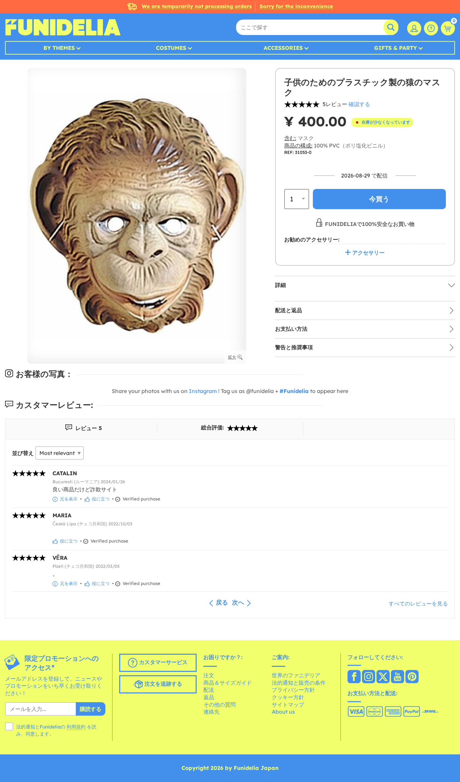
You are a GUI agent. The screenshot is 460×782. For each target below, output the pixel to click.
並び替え (23, 453)
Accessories (283, 48)
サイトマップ (288, 704)
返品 (208, 697)
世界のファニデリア (296, 675)
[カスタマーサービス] (431, 28)
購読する (90, 709)
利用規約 (76, 727)
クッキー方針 (288, 697)
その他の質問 (219, 704)
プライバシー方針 (293, 689)
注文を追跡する (162, 683)
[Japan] (354, 677)
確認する (359, 104)
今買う (379, 198)
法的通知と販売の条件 (299, 682)
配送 (208, 689)
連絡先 (211, 711)
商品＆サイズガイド (227, 682)
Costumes (171, 48)
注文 (208, 675)
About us (283, 711)
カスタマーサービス (162, 662)
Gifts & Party (395, 48)
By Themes (59, 48)
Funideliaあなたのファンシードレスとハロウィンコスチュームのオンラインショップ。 (63, 27)
